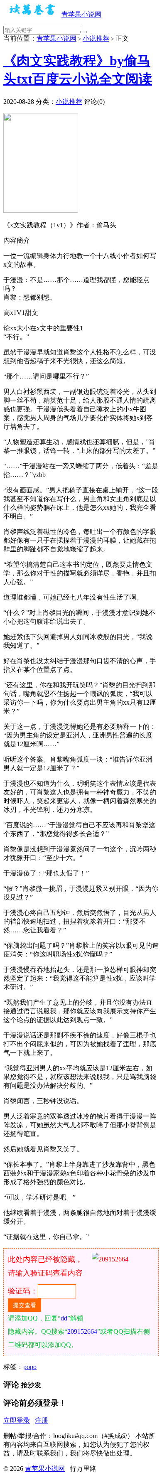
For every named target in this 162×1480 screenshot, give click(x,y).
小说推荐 (96, 38)
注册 (41, 1420)
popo (30, 1366)
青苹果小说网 (81, 14)
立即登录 (16, 1420)
